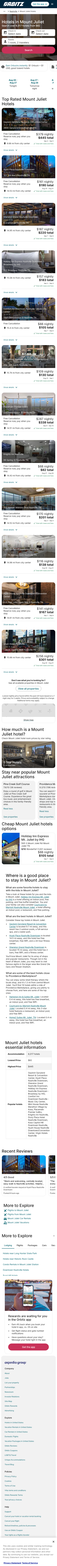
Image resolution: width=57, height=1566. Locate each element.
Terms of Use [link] (10, 1486)
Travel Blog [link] (9, 1464)
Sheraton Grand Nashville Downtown (26, 947)
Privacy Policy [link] (11, 1476)
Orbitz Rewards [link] (11, 1406)
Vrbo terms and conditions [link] (15, 1490)
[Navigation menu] (52, 4)
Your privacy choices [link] (13, 1500)
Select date (14, 33)
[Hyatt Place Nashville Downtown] (28, 174)
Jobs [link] (7, 1378)
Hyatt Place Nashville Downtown (24, 935)
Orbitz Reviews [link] (11, 1446)
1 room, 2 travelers (18, 42)
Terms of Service (30, 1563)
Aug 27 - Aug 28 (34, 81)
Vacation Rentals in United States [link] (18, 1427)
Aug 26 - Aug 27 (13, 81)
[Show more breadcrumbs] (4, 11)
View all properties (28, 688)
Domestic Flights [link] (11, 1436)
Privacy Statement (12, 1563)
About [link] (7, 1373)
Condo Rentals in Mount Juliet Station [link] (21, 1264)
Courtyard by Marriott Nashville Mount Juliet (26, 906)
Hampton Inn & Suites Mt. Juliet (24, 996)
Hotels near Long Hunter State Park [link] (20, 1253)
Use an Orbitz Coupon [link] (14, 1530)
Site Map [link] (8, 1401)
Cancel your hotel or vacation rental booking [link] (23, 1516)
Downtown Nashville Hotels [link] (16, 1270)
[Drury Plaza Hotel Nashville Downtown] (28, 507)
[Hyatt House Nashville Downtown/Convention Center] (28, 601)
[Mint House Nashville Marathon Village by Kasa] (28, 364)
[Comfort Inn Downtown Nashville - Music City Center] (28, 317)
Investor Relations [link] (12, 1396)
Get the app (28, 1347)
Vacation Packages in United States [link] (19, 1441)
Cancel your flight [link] (12, 1521)
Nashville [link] (13, 11)
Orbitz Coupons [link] (11, 1450)
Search (28, 50)
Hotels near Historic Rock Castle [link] (18, 1259)
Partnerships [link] (10, 1387)
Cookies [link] (8, 1481)
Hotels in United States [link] (14, 1422)
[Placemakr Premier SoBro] (28, 412)
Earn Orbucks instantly (16, 65)
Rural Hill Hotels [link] (10, 1275)
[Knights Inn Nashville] (28, 459)
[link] (28, 1210)
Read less (8, 808)
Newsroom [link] (9, 1392)
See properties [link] (11, 816)
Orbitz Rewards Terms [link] (14, 1495)
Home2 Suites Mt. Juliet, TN (22, 1017)
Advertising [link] (9, 1410)
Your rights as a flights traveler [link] (17, 1535)
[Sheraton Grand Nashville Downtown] (28, 222)
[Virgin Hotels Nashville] (28, 649)
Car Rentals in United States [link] (16, 1432)
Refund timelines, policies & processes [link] (20, 1525)
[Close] (53, 1541)
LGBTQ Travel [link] (10, 1455)
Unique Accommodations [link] (15, 1460)
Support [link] (8, 1512)
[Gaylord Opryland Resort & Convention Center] (28, 127)
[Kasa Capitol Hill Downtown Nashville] (28, 554)
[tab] (8, 1245)
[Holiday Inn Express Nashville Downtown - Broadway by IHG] (28, 269)
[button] (28, 150)
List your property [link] (12, 1382)
